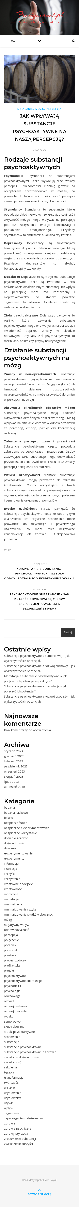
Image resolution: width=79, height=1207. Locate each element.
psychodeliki (12, 986)
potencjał (10, 950)
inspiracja (10, 868)
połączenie (11, 940)
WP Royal (51, 1180)
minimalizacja (13, 904)
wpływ (8, 1108)
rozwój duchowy (15, 1006)
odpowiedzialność (16, 930)
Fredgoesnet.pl (39, 14)
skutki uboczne (14, 1026)
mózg (39, 109)
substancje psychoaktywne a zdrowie (30, 1052)
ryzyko (8, 1016)
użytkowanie (12, 1093)
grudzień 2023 (14, 756)
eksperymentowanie (18, 853)
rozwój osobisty (15, 1011)
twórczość (11, 1082)
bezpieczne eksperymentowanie (26, 828)
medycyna (11, 894)
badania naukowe (16, 812)
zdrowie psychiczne (17, 1128)
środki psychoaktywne (19, 1032)
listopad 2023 (13, 761)
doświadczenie (14, 843)
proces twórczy (15, 960)
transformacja (13, 1077)
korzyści (9, 874)
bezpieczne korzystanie (20, 833)
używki (8, 1103)
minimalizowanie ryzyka (20, 909)
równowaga (12, 996)
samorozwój (12, 1021)
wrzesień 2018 (14, 787)
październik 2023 (16, 766)
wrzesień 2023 (14, 771)
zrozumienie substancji (20, 1138)
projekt (9, 970)
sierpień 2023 (13, 776)
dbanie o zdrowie (16, 838)
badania (9, 807)
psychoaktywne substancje (23, 981)
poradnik (10, 945)
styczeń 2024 (13, 751)
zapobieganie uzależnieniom (23, 1118)
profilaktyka (12, 965)
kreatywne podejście (18, 884)
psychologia (12, 991)
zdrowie (9, 1123)
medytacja (11, 899)
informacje (11, 863)
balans (8, 818)
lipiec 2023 (11, 781)
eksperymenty (14, 858)
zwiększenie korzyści (18, 1144)
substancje (11, 1042)
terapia (9, 1072)
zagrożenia (11, 1113)
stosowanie (12, 1037)
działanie (25, 109)
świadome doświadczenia (21, 1057)
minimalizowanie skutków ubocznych (29, 914)
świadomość (12, 1062)
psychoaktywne (15, 975)
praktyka (10, 955)
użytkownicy (12, 1098)
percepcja (54, 109)
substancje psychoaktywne (23, 1047)
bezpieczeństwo (15, 823)
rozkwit (9, 1001)
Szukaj (68, 632)
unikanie (9, 1088)
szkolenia (10, 1067)
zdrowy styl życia (16, 1133)
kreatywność (13, 889)
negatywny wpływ (16, 925)
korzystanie (12, 879)
